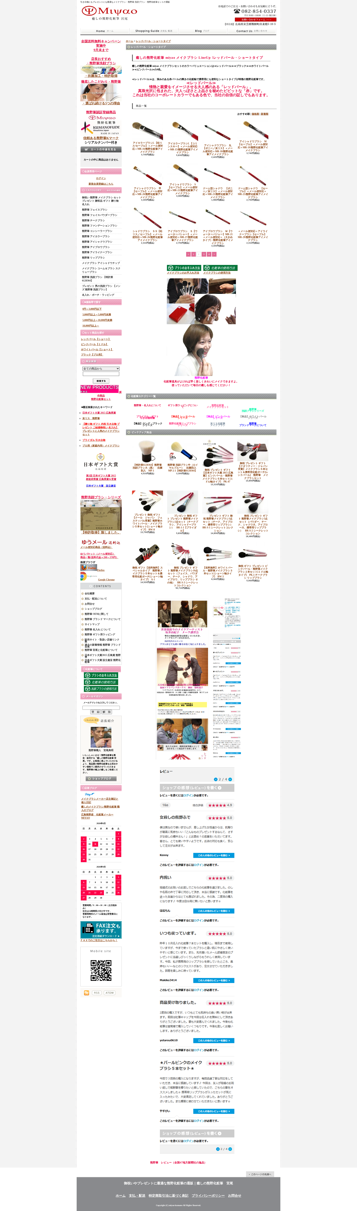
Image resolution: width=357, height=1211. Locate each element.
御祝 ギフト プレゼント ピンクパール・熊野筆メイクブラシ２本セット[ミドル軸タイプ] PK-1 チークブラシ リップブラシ (253, 572)
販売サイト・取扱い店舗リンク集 (102, 640)
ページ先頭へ (260, 1174)
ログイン (101, 178)
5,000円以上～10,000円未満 (97, 320)
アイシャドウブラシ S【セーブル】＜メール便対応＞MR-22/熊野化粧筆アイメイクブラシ (183, 189)
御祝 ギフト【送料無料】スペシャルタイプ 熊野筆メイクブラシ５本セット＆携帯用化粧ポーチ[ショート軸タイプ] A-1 (147, 573)
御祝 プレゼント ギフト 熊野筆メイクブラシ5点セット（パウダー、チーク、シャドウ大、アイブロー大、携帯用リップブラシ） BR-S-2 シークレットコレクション (253, 524)
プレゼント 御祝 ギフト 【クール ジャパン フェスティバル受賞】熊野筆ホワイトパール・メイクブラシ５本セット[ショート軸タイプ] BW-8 (147, 522)
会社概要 (90, 593)
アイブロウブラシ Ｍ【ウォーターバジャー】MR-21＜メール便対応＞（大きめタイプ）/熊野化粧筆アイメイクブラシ (218, 237)
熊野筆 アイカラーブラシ (96, 236)
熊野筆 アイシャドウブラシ (97, 241)
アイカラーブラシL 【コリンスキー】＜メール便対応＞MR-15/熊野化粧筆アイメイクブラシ (183, 148)
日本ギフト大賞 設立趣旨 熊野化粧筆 (103, 661)
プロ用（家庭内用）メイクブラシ (101, 445)
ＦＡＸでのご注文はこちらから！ (99, 940)
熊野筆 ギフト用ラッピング (100, 634)
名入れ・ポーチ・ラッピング (98, 294)
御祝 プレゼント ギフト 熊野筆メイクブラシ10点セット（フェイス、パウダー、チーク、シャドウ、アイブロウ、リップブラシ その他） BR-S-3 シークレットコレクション (182, 576)
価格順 (255, 113)
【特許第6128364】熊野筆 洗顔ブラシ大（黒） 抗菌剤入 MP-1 (148, 467)
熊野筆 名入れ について (98, 629)
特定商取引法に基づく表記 (168, 1195)
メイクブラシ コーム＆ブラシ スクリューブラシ (101, 270)
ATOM (109, 993)
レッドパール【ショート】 (96, 339)
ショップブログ (202, 31)
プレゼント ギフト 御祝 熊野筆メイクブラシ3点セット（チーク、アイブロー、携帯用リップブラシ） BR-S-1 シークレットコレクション (218, 523)
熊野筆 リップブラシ (93, 257)
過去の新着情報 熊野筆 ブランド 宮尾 (103, 645)
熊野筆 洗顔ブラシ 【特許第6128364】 (97, 279)
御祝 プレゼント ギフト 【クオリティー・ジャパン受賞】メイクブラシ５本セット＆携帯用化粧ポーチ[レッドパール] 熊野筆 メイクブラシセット (253, 471)
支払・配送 (137, 1195)
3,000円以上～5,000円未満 (96, 314)
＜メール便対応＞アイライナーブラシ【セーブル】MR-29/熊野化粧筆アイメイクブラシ (253, 236)
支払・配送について (153, 31)
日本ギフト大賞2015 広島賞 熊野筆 (103, 656)
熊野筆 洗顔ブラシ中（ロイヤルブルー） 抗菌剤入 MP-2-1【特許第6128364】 (183, 467)
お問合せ (251, 31)
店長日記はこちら (101, 778)
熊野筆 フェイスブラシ (94, 209)
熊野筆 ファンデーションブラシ (99, 225)
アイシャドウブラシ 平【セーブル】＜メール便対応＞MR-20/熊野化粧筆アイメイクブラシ (147, 193)
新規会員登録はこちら (101, 183)
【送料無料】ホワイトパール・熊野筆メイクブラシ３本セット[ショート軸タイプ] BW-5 (218, 572)
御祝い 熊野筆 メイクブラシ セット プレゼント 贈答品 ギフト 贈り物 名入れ (101, 201)
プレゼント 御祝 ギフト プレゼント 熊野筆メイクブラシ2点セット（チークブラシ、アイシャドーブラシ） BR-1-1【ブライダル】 (182, 523)
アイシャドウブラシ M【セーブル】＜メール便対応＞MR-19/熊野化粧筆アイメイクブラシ (253, 146)
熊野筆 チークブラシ (93, 220)
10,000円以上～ (90, 325)
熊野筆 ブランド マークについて (103, 619)
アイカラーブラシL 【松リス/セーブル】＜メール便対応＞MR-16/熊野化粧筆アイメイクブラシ (147, 147)
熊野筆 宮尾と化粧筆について (101, 650)
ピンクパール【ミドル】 (94, 344)
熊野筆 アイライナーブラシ (97, 252)
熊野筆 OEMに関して (96, 614)
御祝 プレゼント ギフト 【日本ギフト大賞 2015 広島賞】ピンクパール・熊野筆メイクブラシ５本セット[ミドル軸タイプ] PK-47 (217, 475)
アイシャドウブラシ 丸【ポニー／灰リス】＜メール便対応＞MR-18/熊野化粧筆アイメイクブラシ (218, 150)
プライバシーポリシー (208, 1195)
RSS (97, 993)
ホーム (104, 31)
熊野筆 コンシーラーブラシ (97, 231)
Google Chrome (106, 579)
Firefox (101, 570)
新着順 (264, 113)
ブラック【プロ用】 (92, 354)
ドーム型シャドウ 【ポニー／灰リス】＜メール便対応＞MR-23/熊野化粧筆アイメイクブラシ (218, 193)
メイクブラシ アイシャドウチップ (101, 263)
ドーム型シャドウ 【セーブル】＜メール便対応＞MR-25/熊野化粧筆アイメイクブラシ (253, 193)
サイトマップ (92, 624)
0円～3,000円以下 (92, 309)
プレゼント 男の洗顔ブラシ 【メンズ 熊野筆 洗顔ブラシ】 (101, 288)
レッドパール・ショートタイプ (153, 41)
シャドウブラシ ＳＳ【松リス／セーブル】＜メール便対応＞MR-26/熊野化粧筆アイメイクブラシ (147, 236)
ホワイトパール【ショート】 (97, 349)
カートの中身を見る (101, 149)
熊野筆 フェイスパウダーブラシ (99, 215)
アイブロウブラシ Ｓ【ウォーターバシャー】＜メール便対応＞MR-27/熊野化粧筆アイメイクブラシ (183, 236)
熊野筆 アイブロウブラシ (96, 247)
